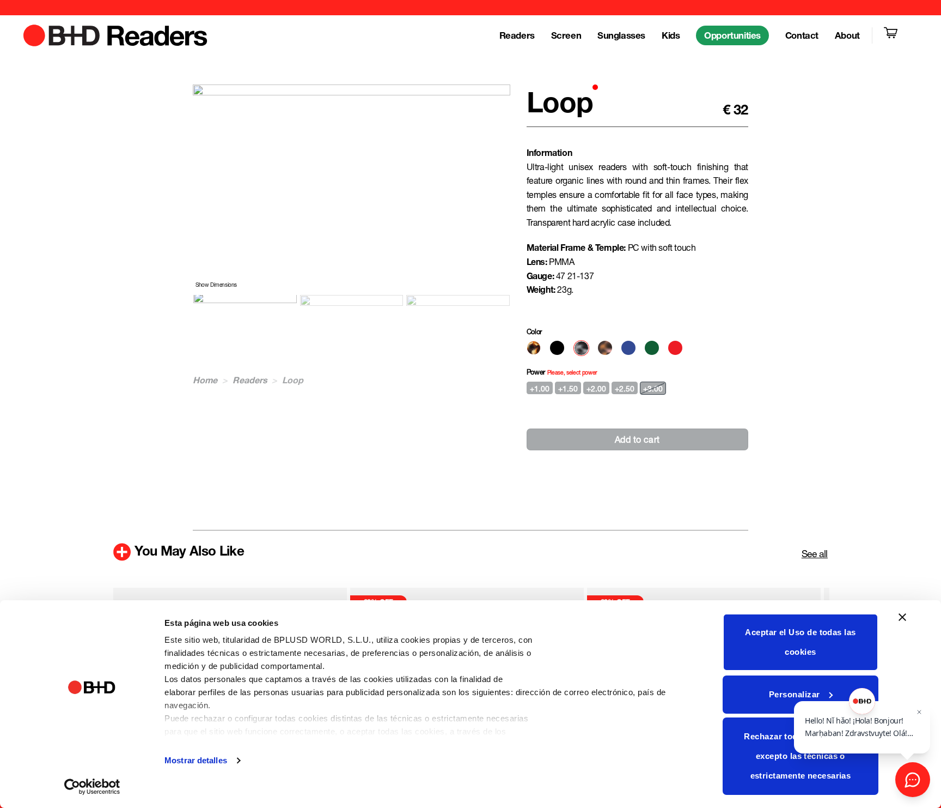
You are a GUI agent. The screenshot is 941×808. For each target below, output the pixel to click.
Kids (671, 35)
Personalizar (794, 694)
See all (815, 553)
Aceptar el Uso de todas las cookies (800, 642)
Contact (801, 35)
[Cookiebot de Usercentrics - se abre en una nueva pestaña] (92, 787)
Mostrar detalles (195, 760)
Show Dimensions (216, 284)
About (847, 35)
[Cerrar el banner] (902, 623)
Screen (566, 35)
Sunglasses (621, 35)
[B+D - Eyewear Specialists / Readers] (115, 35)
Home (205, 380)
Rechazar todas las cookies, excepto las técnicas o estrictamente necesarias (800, 756)
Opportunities (732, 35)
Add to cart (637, 439)
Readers (517, 35)
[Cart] (892, 35)
